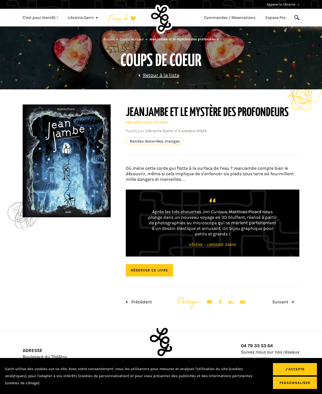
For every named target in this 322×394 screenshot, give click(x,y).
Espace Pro (275, 17)
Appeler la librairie (281, 4)
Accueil (109, 39)
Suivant (280, 301)
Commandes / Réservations (229, 17)
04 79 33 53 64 (257, 345)
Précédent (141, 301)
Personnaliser (294, 383)
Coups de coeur (132, 39)
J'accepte (295, 369)
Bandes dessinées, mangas (155, 141)
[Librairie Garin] (161, 19)
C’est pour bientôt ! (40, 17)
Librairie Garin (81, 17)
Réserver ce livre (149, 270)
